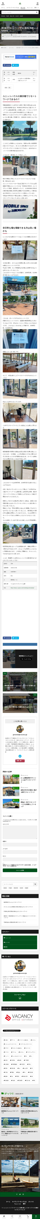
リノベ (7, 1056)
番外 (36, 7)
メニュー (20, 1217)
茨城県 (21, 16)
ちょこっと (30, 7)
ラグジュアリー (31, 1052)
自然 (14, 1080)
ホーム (3, 7)
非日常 (29, 36)
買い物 (28, 1080)
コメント (6, 824)
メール (5, 848)
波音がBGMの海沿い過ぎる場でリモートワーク (29, 791)
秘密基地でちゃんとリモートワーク (13, 902)
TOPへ (36, 1217)
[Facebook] (7, 65)
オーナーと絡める (23, 1040)
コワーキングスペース (26, 1044)
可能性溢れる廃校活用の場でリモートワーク (15, 922)
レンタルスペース (8, 36)
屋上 (30, 1064)
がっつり (23, 7)
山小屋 (26, 1068)
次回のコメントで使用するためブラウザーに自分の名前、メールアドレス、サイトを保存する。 (19, 865)
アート (13, 1040)
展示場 (14, 36)
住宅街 (13, 1060)
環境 (18, 1076)
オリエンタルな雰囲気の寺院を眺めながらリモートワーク (18, 906)
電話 (28, 1217)
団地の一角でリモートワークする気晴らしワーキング (28, 804)
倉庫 (20, 1060)
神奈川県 (12, 16)
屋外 (6, 1068)
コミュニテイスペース (10, 1044)
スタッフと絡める (17, 1048)
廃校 (13, 1072)
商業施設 (15, 1064)
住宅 (6, 1060)
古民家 (7, 1064)
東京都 (3, 16)
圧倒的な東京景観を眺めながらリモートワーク (15, 911)
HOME (4, 47)
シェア (12, 1217)
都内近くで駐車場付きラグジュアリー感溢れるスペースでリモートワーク (20, 916)
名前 (4, 841)
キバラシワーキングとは (13, 7)
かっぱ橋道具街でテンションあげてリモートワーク (28, 780)
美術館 (7, 1080)
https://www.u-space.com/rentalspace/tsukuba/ (22, 588)
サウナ (7, 1048)
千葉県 (7, 16)
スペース (28, 1048)
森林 (6, 1076)
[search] (37, 12)
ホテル (21, 1052)
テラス (7, 1052)
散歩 (19, 1072)
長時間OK (24, 36)
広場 (6, 1072)
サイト (4, 856)
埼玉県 (17, 16)
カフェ (34, 1040)
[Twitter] (15, 65)
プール (14, 1052)
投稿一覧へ (19, 760)
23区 (6, 1040)
